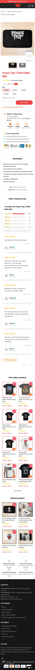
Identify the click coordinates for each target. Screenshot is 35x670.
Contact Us (4, 634)
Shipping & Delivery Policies (9, 626)
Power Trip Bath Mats (8, 14)
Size (3, 87)
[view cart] (32, 5)
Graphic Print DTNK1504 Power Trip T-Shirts (9, 454)
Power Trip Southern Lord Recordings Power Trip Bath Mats (25, 520)
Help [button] (32, 667)
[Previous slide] (4, 39)
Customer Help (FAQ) (7, 636)
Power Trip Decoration (14, 11)
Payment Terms (5, 628)
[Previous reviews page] (22, 365)
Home (3, 11)
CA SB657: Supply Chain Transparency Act (13, 617)
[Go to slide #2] (22, 65)
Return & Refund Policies (8, 631)
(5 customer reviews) (16, 80)
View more (17, 490)
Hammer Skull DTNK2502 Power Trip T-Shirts (26, 454)
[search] (29, 5)
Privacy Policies (5, 612)
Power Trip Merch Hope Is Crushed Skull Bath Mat (9, 520)
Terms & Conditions (7, 609)
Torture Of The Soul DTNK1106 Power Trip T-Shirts (26, 399)
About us (4, 607)
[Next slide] (31, 39)
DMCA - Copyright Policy (8, 615)
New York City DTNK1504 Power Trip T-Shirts (9, 426)
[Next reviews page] (31, 365)
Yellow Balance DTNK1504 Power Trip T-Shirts (26, 426)
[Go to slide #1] (12, 65)
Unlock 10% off (3, 662)
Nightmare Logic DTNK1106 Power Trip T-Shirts (9, 399)
